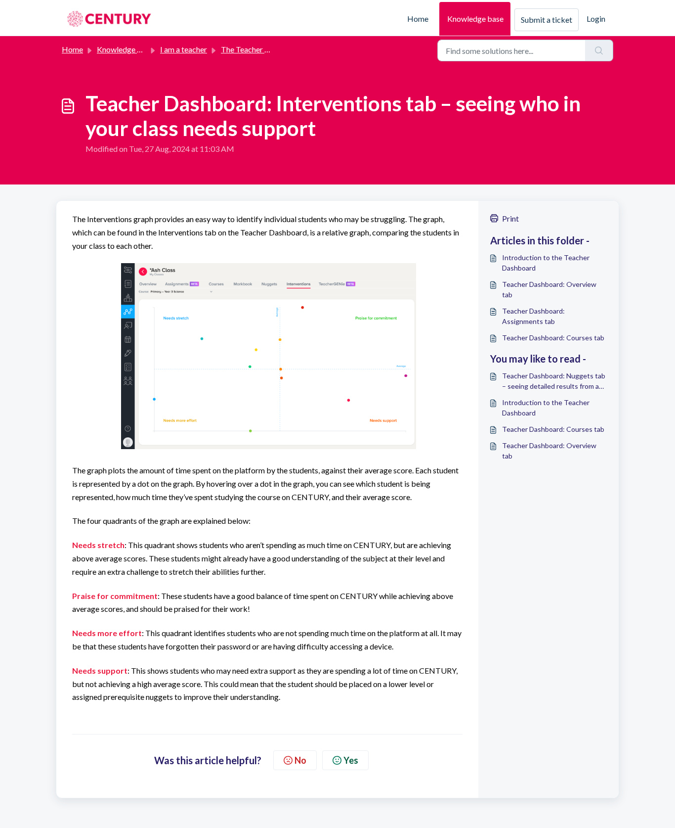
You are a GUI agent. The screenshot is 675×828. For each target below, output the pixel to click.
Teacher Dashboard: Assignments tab (533, 316)
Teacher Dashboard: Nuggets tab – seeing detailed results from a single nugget (553, 381)
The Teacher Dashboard (261, 49)
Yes (350, 760)
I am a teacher (183, 49)
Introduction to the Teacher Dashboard (546, 262)
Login (596, 18)
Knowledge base (475, 18)
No (300, 760)
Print (510, 218)
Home (417, 18)
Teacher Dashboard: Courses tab (553, 337)
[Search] (599, 50)
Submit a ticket (546, 19)
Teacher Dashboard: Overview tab (549, 289)
